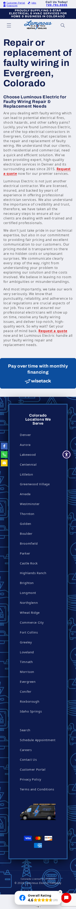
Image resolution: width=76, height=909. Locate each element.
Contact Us (28, 759)
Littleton (26, 474)
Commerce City (31, 622)
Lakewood (28, 454)
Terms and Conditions (37, 789)
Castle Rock (29, 563)
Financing (12, 5)
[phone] (4, 454)
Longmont (28, 593)
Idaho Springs (31, 711)
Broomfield (29, 543)
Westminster (30, 504)
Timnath (26, 662)
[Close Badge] (60, 892)
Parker (25, 553)
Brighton (27, 583)
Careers (26, 750)
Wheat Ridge (30, 612)
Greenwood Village (35, 484)
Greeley (26, 642)
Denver (25, 435)
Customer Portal (16, 2)
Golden (25, 523)
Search (25, 730)
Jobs (33, 2)
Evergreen (28, 681)
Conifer (25, 691)
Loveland (27, 652)
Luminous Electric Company (43, 883)
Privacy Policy (30, 779)
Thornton (27, 514)
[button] (9, 25)
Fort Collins (29, 632)
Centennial (28, 464)
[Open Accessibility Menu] (66, 454)
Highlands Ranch (33, 573)
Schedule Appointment (38, 740)
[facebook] (4, 446)
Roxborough (29, 701)
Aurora (25, 444)
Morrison (27, 672)
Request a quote (52, 331)
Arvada (25, 494)
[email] (4, 463)
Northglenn (29, 602)
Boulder (26, 533)
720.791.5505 (56, 5)
